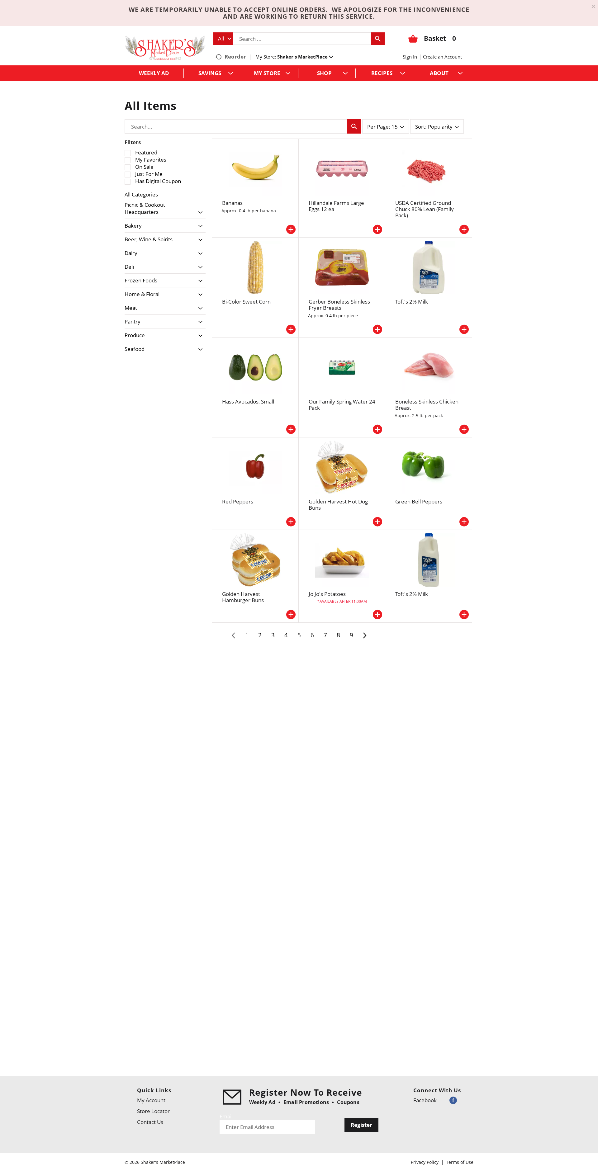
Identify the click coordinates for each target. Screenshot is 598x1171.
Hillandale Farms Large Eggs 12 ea (336, 206)
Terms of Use (459, 1162)
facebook (425, 1100)
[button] (305, 57)
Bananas (232, 202)
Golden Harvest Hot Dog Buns (338, 504)
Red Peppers (237, 501)
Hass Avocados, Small (248, 401)
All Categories (141, 194)
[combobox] (223, 38)
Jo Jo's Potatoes (327, 593)
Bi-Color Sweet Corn (246, 301)
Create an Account (442, 57)
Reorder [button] (235, 56)
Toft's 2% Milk (411, 301)
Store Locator (153, 1111)
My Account (151, 1100)
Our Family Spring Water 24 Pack (342, 404)
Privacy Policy (425, 1162)
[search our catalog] (378, 38)
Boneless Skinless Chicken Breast (426, 404)
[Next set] (364, 635)
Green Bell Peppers (418, 501)
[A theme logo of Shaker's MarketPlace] (165, 47)
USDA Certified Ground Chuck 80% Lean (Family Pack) (424, 209)
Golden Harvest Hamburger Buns (243, 597)
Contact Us (150, 1122)
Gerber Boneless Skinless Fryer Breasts (339, 304)
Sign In (410, 57)
